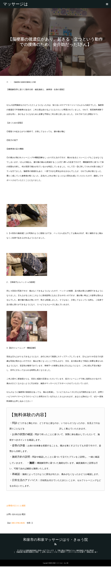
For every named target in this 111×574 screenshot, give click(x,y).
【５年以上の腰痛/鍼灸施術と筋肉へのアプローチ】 (35, 550)
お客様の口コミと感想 (15, 505)
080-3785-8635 (18, 523)
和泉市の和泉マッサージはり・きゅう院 (15, 4)
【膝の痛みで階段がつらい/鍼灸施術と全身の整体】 (76, 550)
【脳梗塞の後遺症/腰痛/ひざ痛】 (27, 552)
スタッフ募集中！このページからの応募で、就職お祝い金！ (76, 552)
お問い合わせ (47, 552)
